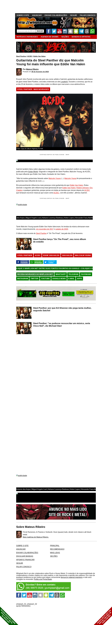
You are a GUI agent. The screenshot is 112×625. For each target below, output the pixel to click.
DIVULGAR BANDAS (24, 556)
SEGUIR (73, 15)
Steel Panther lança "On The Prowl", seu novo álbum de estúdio (59, 240)
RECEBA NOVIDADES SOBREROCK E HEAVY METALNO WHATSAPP (8, 616)
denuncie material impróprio (71, 577)
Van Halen (67, 255)
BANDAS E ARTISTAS (81, 37)
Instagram (22, 278)
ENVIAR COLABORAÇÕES (56, 15)
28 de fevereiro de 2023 (40, 72)
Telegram (73, 274)
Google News (59, 278)
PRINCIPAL (54, 546)
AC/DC (29, 56)
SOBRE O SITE (23, 15)
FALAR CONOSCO (87, 15)
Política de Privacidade (43, 579)
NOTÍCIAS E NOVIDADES (27, 37)
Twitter (34, 278)
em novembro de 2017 (44, 229)
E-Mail (71, 278)
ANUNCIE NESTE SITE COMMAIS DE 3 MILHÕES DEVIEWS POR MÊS (104, 616)
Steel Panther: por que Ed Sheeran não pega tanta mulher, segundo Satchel (62, 309)
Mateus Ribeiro (32, 69)
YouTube (45, 278)
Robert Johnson (82, 188)
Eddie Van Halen (39, 56)
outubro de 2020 (61, 229)
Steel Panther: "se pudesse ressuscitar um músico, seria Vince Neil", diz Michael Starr (61, 324)
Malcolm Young (55, 178)
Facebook (86, 274)
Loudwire (64, 82)
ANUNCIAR (37, 15)
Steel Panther (21, 56)
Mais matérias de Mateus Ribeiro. (36, 537)
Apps (79, 278)
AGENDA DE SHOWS (49, 37)
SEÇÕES (65, 37)
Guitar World (33, 172)
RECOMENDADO (57, 549)
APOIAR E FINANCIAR (25, 560)
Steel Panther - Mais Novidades (33, 89)
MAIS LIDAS (55, 553)
